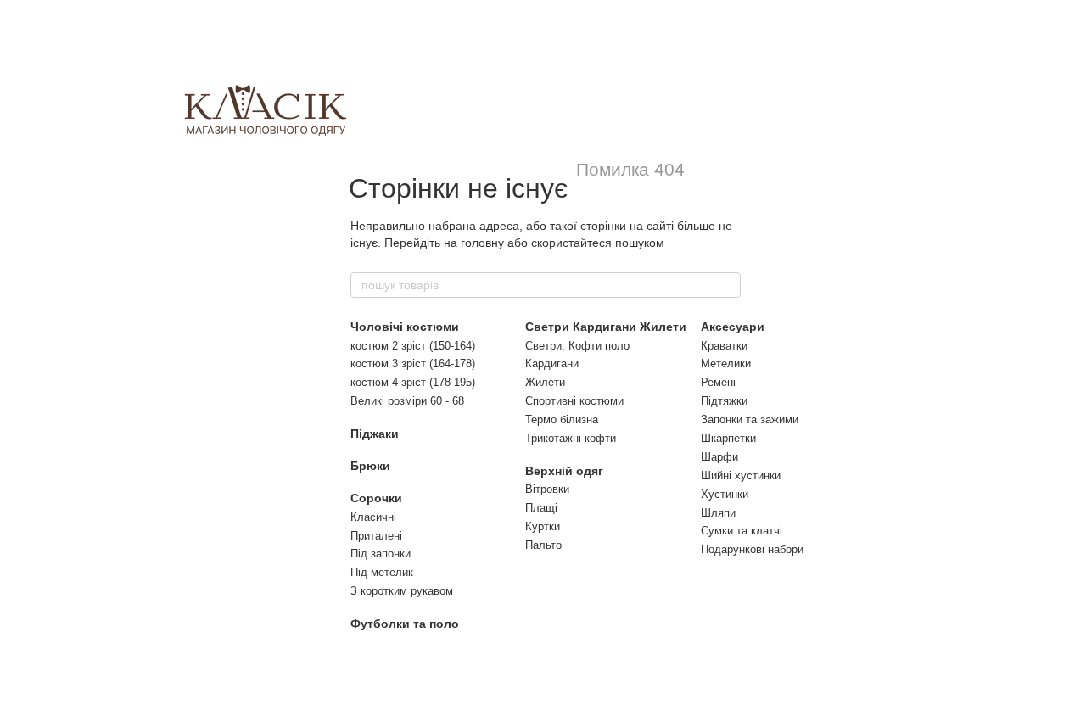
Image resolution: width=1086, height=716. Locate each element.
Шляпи (718, 512)
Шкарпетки (728, 438)
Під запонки (380, 553)
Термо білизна (561, 419)
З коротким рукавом (401, 591)
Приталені (376, 535)
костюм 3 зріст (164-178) (412, 363)
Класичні (373, 517)
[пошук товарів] (727, 285)
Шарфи (719, 456)
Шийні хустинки (741, 475)
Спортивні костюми (574, 400)
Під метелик (381, 572)
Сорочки (376, 498)
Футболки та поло (404, 623)
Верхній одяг (564, 471)
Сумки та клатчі (741, 530)
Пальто (543, 545)
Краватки (724, 345)
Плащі (541, 507)
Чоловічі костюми (404, 326)
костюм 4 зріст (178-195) (412, 382)
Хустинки (724, 494)
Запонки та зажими (749, 419)
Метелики (726, 363)
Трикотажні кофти (570, 438)
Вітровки (547, 489)
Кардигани (552, 363)
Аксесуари (732, 326)
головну (482, 242)
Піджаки (374, 433)
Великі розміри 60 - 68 (407, 400)
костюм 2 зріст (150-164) (412, 345)
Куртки (542, 526)
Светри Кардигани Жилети (605, 326)
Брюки (370, 466)
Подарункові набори (752, 549)
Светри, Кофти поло (577, 345)
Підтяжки (724, 400)
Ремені (718, 382)
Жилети (545, 382)
